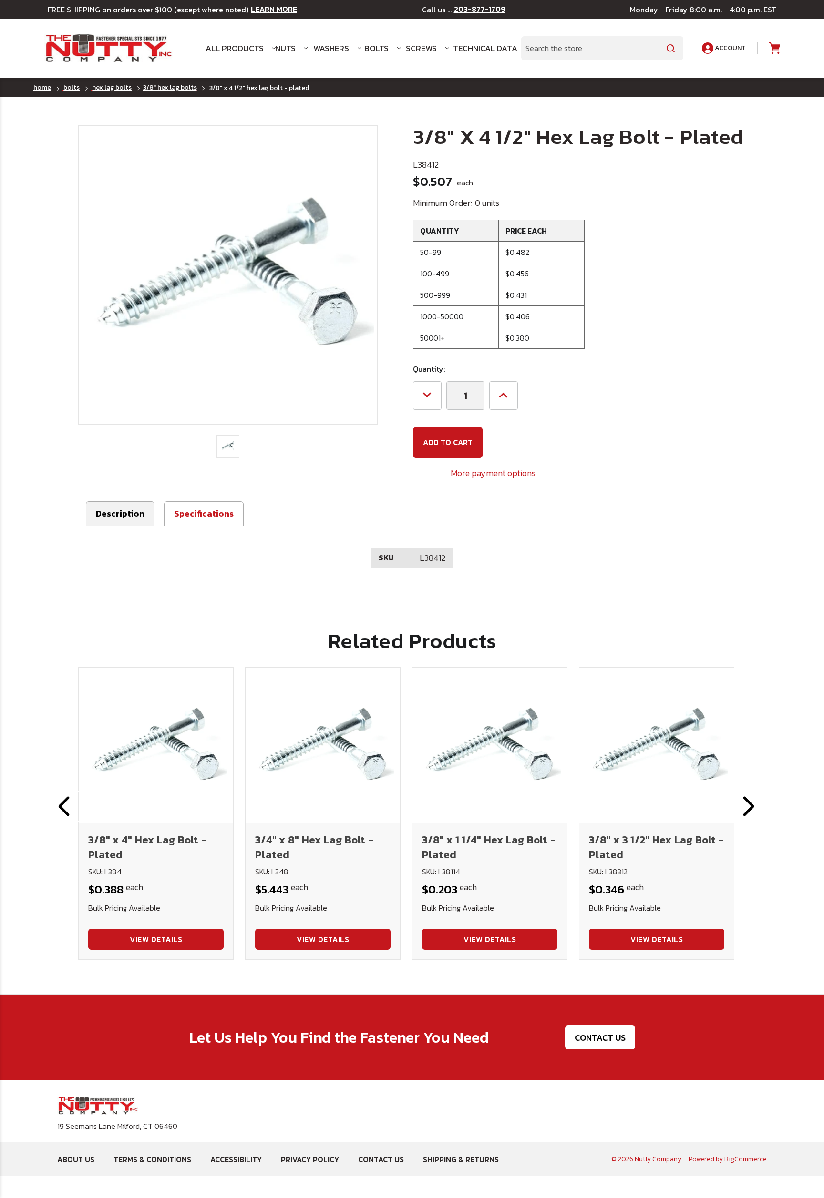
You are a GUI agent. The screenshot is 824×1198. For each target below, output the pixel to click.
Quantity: (429, 369)
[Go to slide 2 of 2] (64, 806)
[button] (204, 513)
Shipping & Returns (461, 1159)
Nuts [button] (285, 48)
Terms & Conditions (152, 1159)
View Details (156, 939)
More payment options (493, 473)
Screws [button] (421, 48)
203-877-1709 (479, 9)
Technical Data (481, 48)
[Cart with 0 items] (774, 48)
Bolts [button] (376, 48)
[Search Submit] (671, 48)
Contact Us (600, 1037)
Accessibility (236, 1159)
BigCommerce (745, 1159)
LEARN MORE (274, 9)
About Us (75, 1159)
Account (729, 48)
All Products (235, 48)
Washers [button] (331, 48)
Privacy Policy (310, 1159)
